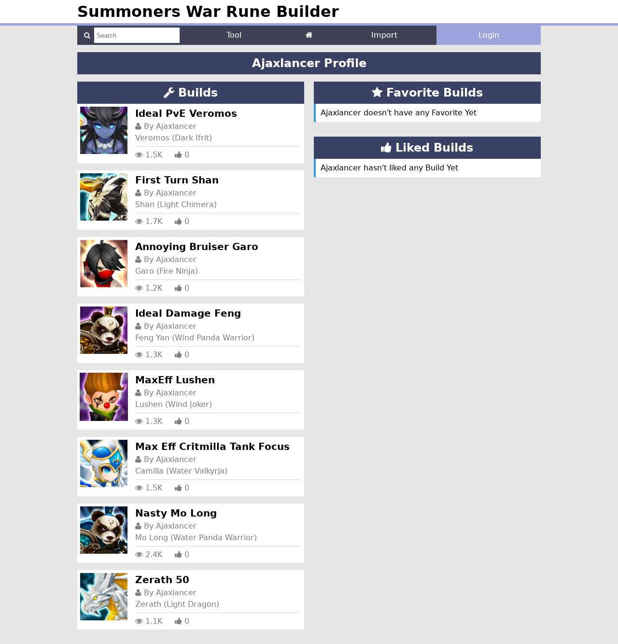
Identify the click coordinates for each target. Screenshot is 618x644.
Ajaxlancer (176, 126)
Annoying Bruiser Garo (196, 246)
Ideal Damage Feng (188, 313)
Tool (233, 35)
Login (488, 35)
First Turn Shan (177, 180)
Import (384, 35)
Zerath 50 (162, 580)
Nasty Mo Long (176, 513)
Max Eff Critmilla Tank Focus (212, 446)
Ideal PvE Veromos (186, 113)
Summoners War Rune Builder (208, 11)
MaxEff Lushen (175, 380)
